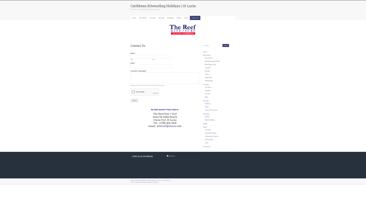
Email (133, 63)
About (186, 18)
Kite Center (143, 18)
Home (134, 18)
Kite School (209, 58)
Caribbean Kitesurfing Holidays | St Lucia (163, 6)
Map (206, 97)
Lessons (208, 68)
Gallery (179, 18)
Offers (207, 107)
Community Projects (212, 136)
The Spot (208, 87)
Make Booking (210, 120)
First (132, 59)
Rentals (207, 71)
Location (153, 18)
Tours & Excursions (211, 110)
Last (153, 59)
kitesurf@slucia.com (169, 126)
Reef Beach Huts (210, 64)
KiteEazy (208, 104)
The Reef (208, 130)
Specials (161, 18)
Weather (208, 90)
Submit (134, 100)
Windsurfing (209, 81)
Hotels (207, 117)
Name (133, 53)
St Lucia (207, 94)
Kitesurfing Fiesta (210, 133)
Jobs (206, 143)
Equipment (208, 77)
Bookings (170, 18)
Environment (209, 139)
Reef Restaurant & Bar (212, 61)
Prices (207, 74)
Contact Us (195, 18)
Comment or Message (138, 71)
